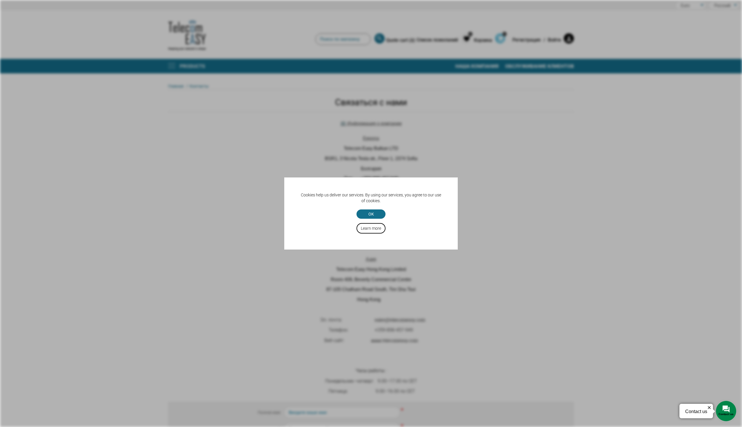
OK (371, 214)
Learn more (371, 228)
